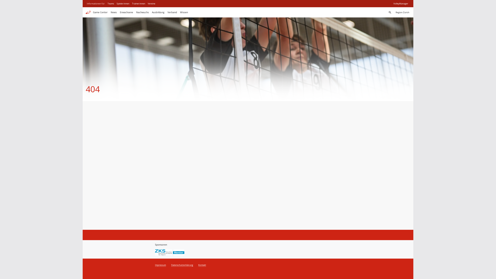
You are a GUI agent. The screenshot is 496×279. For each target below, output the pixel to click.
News (114, 12)
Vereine (151, 3)
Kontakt (202, 265)
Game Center (100, 12)
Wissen (184, 12)
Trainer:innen (138, 3)
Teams (110, 3)
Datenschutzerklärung (182, 265)
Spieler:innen (123, 3)
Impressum (160, 265)
